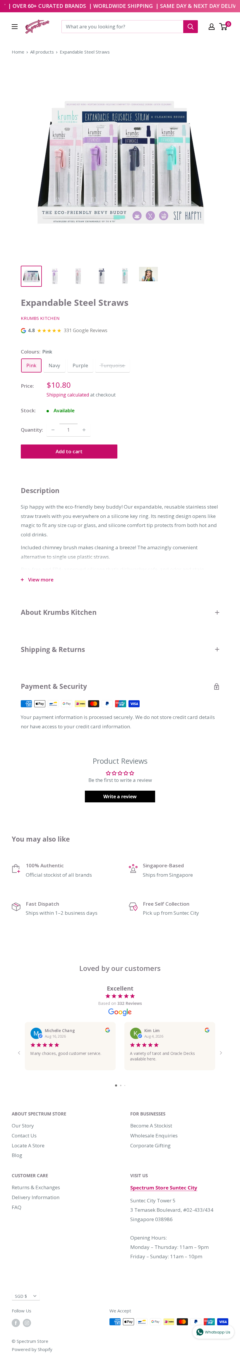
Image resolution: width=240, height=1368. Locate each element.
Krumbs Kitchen (40, 318)
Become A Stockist (151, 1125)
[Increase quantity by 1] (84, 430)
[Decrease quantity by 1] (53, 430)
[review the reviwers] (107, 1031)
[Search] (190, 26)
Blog (17, 1155)
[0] (223, 26)
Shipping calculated (68, 395)
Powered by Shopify (32, 1349)
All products (42, 52)
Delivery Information (35, 1197)
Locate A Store (28, 1145)
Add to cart (69, 451)
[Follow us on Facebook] (16, 1322)
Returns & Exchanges (36, 1187)
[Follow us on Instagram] (27, 1322)
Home (18, 52)
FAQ (16, 1207)
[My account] (212, 26)
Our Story (23, 1125)
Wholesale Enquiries (154, 1135)
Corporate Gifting (150, 1145)
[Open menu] (15, 26)
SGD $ (21, 1296)
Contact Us (24, 1135)
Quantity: (32, 429)
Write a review (120, 796)
